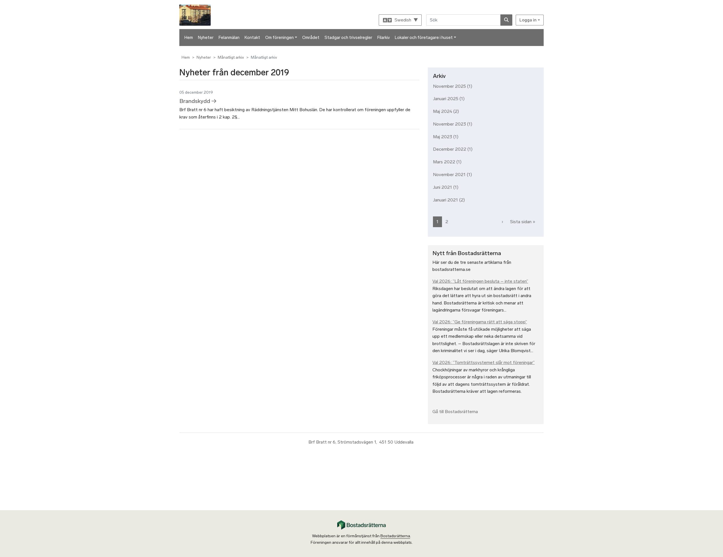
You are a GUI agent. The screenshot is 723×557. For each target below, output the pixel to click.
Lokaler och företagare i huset (424, 37)
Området (310, 37)
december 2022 (449, 149)
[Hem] (195, 14)
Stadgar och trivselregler (348, 37)
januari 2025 (445, 98)
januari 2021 (445, 200)
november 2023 (449, 124)
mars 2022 (444, 162)
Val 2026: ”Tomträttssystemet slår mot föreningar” (483, 362)
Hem (188, 37)
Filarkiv (383, 37)
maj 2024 (442, 111)
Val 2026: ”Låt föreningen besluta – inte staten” (480, 281)
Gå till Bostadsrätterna (455, 411)
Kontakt (252, 37)
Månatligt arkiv (231, 57)
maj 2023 (442, 136)
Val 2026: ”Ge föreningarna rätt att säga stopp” (479, 321)
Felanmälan (229, 37)
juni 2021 (442, 187)
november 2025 (449, 86)
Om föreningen (279, 37)
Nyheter (206, 37)
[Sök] (506, 20)
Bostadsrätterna (395, 536)
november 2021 (449, 174)
